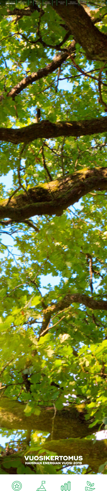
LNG (31, 2)
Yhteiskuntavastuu (61, 3)
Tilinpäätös (83, 2)
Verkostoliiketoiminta (47, 3)
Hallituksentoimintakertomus (73, 3)
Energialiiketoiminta (38, 3)
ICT (55, 2)
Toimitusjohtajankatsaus (22, 3)
